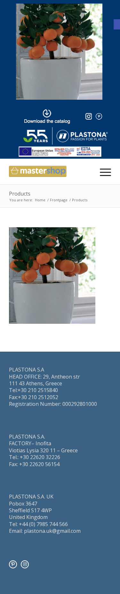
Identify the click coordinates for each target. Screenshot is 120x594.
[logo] (65, 136)
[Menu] (102, 171)
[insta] (89, 116)
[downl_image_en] (47, 116)
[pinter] (99, 116)
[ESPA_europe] (60, 152)
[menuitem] (102, 171)
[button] (117, 24)
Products (19, 193)
